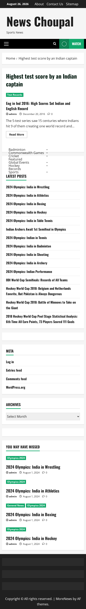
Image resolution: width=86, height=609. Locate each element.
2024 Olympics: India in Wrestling (27, 186)
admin (13, 114)
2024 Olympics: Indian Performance (29, 271)
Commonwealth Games (26, 153)
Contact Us (55, 4)
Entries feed (14, 370)
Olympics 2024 (16, 458)
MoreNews (64, 599)
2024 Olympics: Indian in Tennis (26, 237)
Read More (18, 135)
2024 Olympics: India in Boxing (26, 203)
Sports (14, 172)
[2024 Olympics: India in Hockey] (43, 529)
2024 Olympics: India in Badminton (28, 246)
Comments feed (16, 378)
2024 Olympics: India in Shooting (27, 254)
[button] (6, 44)
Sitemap (72, 4)
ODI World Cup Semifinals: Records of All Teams (37, 280)
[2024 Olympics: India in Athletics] (43, 482)
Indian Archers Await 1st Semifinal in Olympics (36, 229)
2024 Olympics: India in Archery (26, 262)
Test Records (14, 94)
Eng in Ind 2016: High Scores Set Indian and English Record (38, 106)
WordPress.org (15, 387)
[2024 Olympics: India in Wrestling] (43, 458)
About (39, 4)
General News (15, 505)
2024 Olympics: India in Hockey (26, 212)
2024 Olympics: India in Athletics (27, 195)
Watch (76, 43)
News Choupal (40, 21)
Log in (10, 361)
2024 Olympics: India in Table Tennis (29, 220)
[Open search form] (54, 44)
